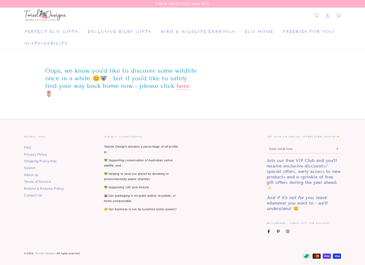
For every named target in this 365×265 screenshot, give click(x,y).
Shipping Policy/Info (40, 161)
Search (30, 168)
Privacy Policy (35, 154)
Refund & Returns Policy (44, 188)
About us (31, 175)
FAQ (27, 147)
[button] (316, 15)
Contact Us (33, 195)
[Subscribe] (338, 148)
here (183, 85)
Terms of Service (37, 181)
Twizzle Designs (45, 253)
